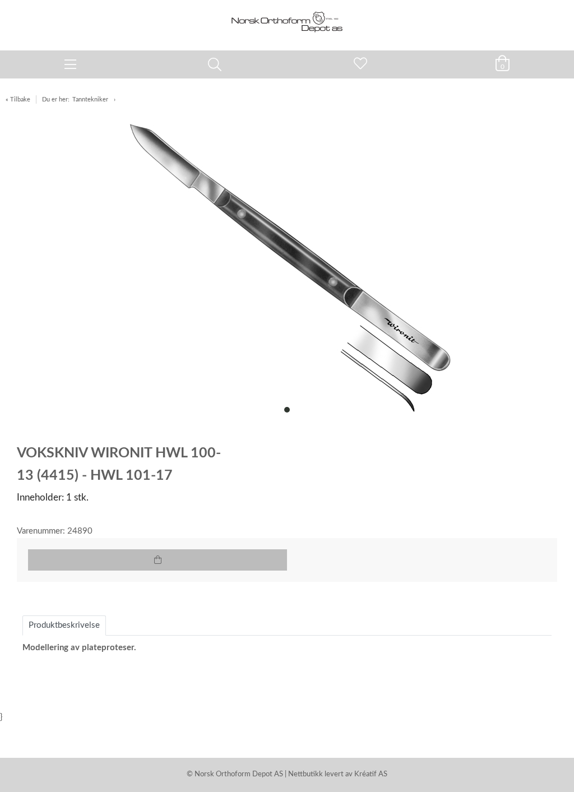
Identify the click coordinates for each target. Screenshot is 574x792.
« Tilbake (18, 99)
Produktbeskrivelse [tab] (64, 625)
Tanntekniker (90, 99)
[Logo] (287, 19)
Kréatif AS (370, 774)
